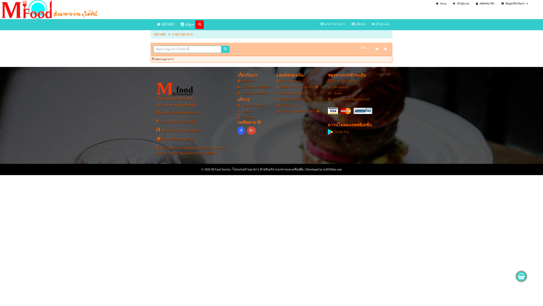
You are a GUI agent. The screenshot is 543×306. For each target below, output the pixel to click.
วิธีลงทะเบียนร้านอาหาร (295, 99)
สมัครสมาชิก (487, 3)
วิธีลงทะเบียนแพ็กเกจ (293, 93)
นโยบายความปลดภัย (255, 87)
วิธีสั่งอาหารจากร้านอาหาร (297, 87)
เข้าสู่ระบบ (462, 3)
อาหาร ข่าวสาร (334, 24)
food (175, 88)
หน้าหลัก (167, 24)
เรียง (364, 47)
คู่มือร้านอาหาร (291, 105)
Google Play (341, 131)
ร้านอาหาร (248, 117)
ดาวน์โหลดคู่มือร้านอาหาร (298, 111)
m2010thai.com (332, 169)
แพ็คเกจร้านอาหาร (254, 105)
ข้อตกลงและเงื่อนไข (255, 93)
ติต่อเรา (247, 111)
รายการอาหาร (182, 34)
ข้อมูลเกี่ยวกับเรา (515, 3)
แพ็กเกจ (360, 24)
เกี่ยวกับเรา (248, 81)
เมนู (187, 24)
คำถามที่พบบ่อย (290, 81)
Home (443, 3)
